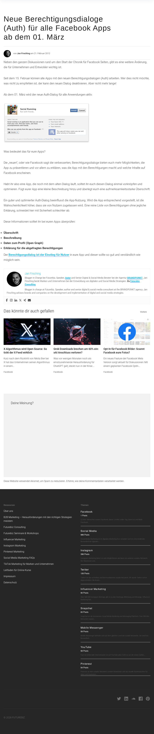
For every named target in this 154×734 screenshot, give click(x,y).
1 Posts (84, 515)
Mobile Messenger (92, 627)
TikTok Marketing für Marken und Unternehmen (29, 564)
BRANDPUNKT (134, 277)
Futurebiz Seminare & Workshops (21, 533)
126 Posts (85, 573)
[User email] (29, 300)
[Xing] (24, 300)
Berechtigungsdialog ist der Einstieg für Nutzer (39, 254)
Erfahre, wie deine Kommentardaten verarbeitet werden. (95, 481)
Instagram (87, 550)
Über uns (8, 511)
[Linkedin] (15, 300)
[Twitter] (20, 300)
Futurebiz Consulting (15, 527)
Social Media (89, 531)
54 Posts (84, 667)
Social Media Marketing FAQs (19, 557)
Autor (68, 277)
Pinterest (86, 663)
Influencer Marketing (14, 539)
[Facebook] (6, 300)
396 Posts (85, 554)
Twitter (85, 569)
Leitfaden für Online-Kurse (17, 570)
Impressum (9, 576)
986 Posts (85, 534)
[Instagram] (11, 300)
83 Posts (84, 612)
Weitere (143, 312)
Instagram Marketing (15, 545)
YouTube (86, 647)
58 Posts (84, 650)
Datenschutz (10, 582)
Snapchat (86, 608)
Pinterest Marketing (14, 551)
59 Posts (84, 631)
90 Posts (84, 592)
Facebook (8, 372)
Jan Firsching (23, 53)
